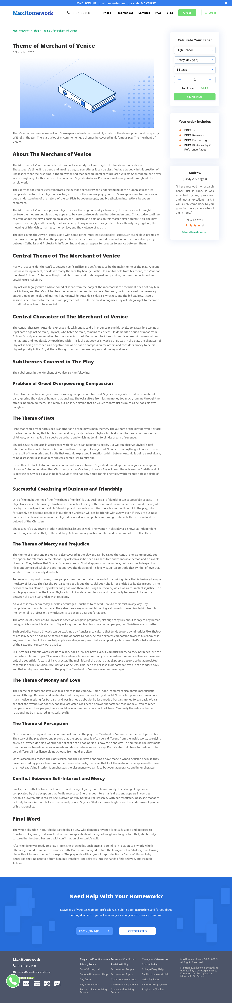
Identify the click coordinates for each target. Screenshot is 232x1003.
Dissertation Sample (122, 969)
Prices (107, 12)
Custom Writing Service (124, 984)
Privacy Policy (88, 964)
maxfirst (148, 3)
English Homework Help (155, 974)
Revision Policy (119, 964)
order (187, 12)
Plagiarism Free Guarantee (95, 959)
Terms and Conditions (123, 959)
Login (212, 12)
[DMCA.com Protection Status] (23, 978)
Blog (170, 12)
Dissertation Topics (122, 974)
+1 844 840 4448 (26, 965)
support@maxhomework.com (34, 972)
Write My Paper (151, 979)
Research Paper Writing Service (93, 991)
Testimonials (124, 12)
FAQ (158, 12)
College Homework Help (94, 974)
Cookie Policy (150, 964)
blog (36, 30)
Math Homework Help (123, 979)
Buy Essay (85, 979)
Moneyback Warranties (155, 959)
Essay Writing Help (90, 969)
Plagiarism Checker (153, 989)
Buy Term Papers (89, 984)
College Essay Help (152, 969)
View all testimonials (195, 232)
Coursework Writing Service (122, 991)
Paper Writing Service (154, 984)
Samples (144, 12)
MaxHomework (21, 30)
